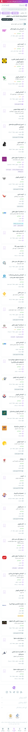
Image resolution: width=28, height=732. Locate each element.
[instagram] (7, 692)
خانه (25, 730)
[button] (23, 13)
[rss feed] (21, 692)
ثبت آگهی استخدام (6, 19)
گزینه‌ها (19, 730)
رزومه (8, 730)
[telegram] (14, 692)
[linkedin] (17, 692)
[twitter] (10, 692)
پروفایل (2, 730)
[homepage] (14, 687)
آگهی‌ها (14, 730)
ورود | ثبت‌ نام (5, 5)
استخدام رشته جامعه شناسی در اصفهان (16, 16)
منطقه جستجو (6, 13)
